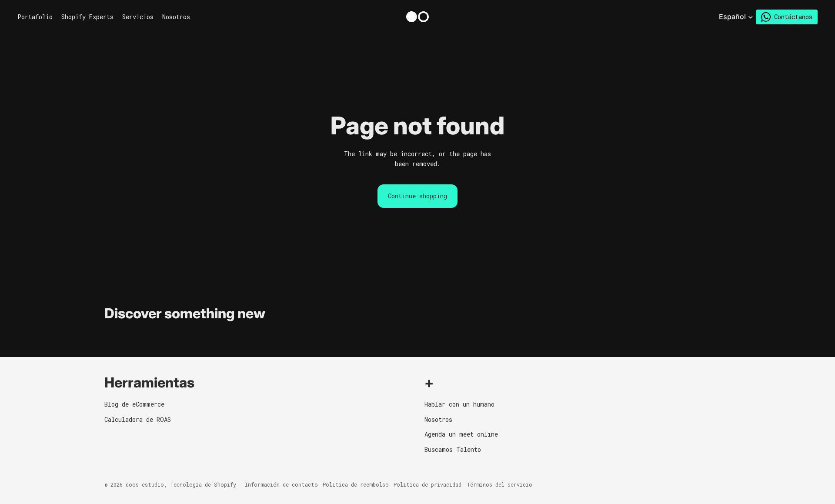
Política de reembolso (356, 484)
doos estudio (145, 484)
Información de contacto (281, 484)
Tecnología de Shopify (203, 484)
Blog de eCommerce (134, 404)
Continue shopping (417, 196)
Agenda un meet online (461, 434)
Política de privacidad (427, 484)
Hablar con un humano (459, 404)
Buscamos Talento (452, 449)
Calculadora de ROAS (137, 419)
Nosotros (438, 419)
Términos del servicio (499, 484)
